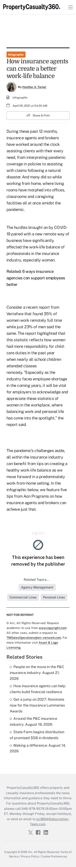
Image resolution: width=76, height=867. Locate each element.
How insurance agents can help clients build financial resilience (37, 689)
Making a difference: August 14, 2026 (38, 748)
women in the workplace (28, 405)
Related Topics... (36, 580)
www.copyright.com (52, 628)
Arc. (30, 852)
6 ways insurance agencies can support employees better (35, 278)
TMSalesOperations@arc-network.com (33, 637)
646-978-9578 (33, 809)
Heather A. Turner (34, 87)
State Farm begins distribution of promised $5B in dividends (37, 735)
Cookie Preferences (54, 856)
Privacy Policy (30, 856)
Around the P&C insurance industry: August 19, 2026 (33, 721)
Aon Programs (36, 496)
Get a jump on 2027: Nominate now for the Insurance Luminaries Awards (37, 705)
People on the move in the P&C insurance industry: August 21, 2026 (37, 673)
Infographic (16, 54)
